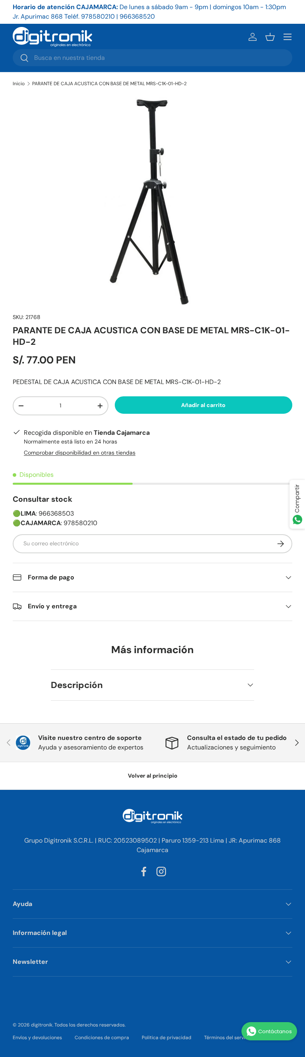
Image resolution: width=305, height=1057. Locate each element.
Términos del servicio (228, 1037)
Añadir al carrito (203, 405)
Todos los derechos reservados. (89, 1025)
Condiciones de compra (102, 1037)
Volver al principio (153, 775)
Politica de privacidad (166, 1037)
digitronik (41, 1025)
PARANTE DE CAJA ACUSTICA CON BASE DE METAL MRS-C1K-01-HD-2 (109, 83)
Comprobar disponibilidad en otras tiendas (79, 452)
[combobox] (152, 57)
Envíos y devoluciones (37, 1037)
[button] (270, 37)
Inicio (19, 83)
